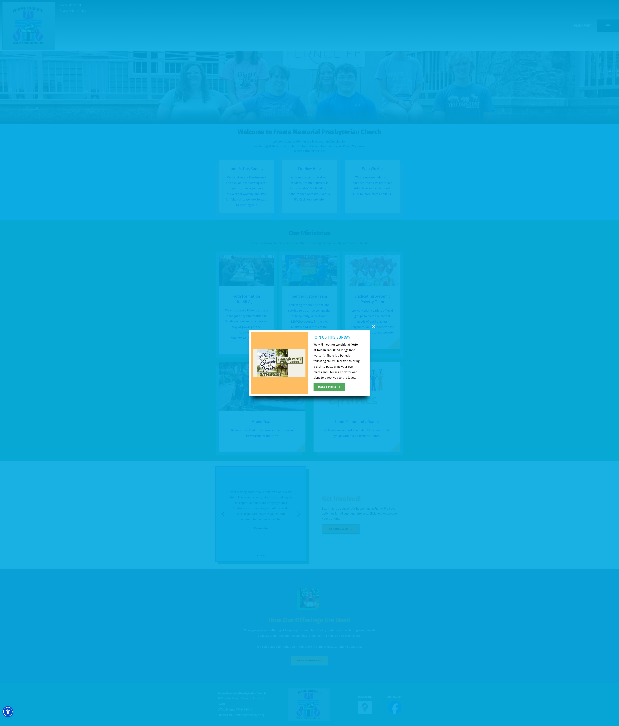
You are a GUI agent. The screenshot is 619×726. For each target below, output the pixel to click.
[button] (373, 326)
